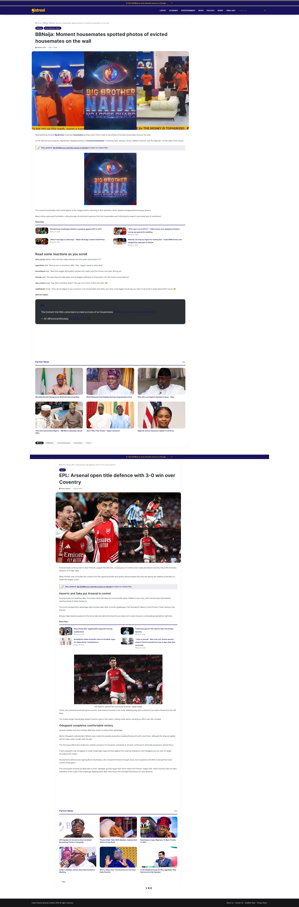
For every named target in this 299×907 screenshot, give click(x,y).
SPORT (220, 10)
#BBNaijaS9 (49, 443)
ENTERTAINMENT (188, 10)
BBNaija (45, 23)
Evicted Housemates (64, 443)
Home (39, 23)
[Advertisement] (110, 344)
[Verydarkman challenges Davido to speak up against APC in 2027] (41, 231)
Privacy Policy (262, 903)
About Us (230, 903)
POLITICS (210, 10)
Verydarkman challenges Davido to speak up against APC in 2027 (76, 229)
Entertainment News (52, 28)
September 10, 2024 (80, 318)
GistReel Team (250, 903)
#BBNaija (118, 312)
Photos (88, 443)
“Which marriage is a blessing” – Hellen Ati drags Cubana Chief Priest (77, 240)
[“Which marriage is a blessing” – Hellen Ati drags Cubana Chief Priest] (41, 241)
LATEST (163, 10)
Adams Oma (41, 47)
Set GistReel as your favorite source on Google (147, 3)
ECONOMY (173, 10)
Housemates (78, 443)
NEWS (200, 10)
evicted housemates (95, 141)
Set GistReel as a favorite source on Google (70, 148)
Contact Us (239, 903)
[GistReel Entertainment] (38, 10)
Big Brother (59, 135)
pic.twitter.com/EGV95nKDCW (139, 312)
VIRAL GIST (230, 10)
